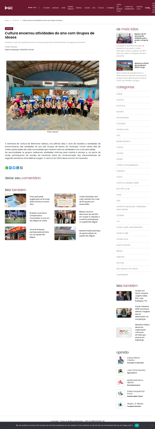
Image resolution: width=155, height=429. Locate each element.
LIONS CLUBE (122, 233)
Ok (137, 425)
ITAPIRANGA (122, 274)
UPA (118, 200)
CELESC (101, 8)
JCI (118, 221)
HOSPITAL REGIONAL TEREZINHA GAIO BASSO (131, 208)
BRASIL (79, 8)
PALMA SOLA (122, 239)
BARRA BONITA (71, 8)
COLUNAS (110, 8)
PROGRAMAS (122, 117)
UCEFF (119, 177)
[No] (152, 425)
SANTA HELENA (123, 245)
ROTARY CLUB (122, 188)
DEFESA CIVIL (122, 129)
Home (7, 20)
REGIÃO (120, 111)
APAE (64, 8)
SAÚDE (119, 159)
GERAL (119, 42)
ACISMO (46, 8)
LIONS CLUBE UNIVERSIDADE (129, 227)
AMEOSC (55, 8)
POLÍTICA (120, 105)
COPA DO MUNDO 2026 (119, 8)
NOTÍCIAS (16, 20)
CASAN (87, 8)
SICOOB (120, 262)
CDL (94, 8)
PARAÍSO (120, 171)
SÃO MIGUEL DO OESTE (127, 268)
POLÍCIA (120, 99)
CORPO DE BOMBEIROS (129, 8)
